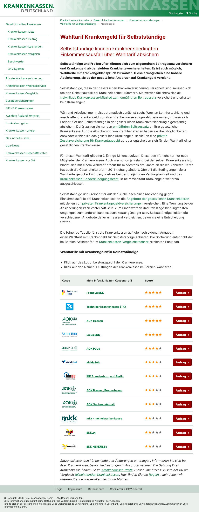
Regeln (154, 474)
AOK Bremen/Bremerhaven (104, 390)
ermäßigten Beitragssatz (131, 126)
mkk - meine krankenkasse (104, 418)
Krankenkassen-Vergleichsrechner (123, 242)
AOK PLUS (93, 348)
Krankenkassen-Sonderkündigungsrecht (89, 179)
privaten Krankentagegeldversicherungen (112, 203)
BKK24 (91, 432)
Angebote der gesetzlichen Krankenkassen (158, 199)
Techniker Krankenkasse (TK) (106, 306)
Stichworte (176, 13)
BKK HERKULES (96, 446)
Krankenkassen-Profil (117, 470)
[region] (126, 364)
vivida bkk (93, 362)
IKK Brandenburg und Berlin (105, 376)
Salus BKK (93, 334)
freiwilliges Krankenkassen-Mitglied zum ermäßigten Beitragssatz (108, 97)
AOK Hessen (94, 320)
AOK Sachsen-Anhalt (100, 404)
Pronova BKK (95, 292)
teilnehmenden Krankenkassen (97, 474)
